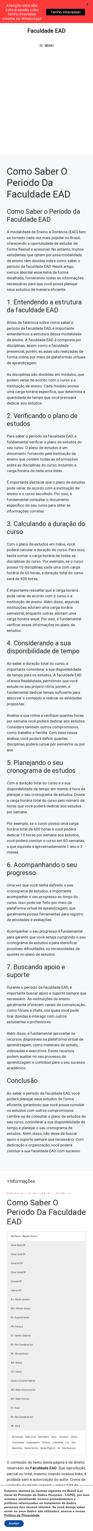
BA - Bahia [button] (16, 1363)
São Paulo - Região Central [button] (24, 1236)
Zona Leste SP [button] (18, 1254)
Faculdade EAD (46, 31)
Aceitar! (14, 1523)
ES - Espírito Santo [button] (20, 1317)
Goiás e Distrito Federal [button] (23, 1381)
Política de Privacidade (22, 1515)
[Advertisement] (46, 105)
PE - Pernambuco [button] (19, 1353)
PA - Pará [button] (15, 1426)
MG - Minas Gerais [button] (21, 1308)
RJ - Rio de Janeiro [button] (20, 1299)
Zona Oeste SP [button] (18, 1272)
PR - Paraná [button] (17, 1326)
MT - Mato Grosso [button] (20, 1399)
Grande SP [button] (16, 1281)
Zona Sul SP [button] (17, 1263)
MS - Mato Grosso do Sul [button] (23, 1390)
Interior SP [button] (16, 1290)
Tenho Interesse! (66, 12)
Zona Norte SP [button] (18, 1245)
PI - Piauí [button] (15, 1408)
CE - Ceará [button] (16, 1372)
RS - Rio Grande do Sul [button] (22, 1344)
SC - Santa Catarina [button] (21, 1335)
